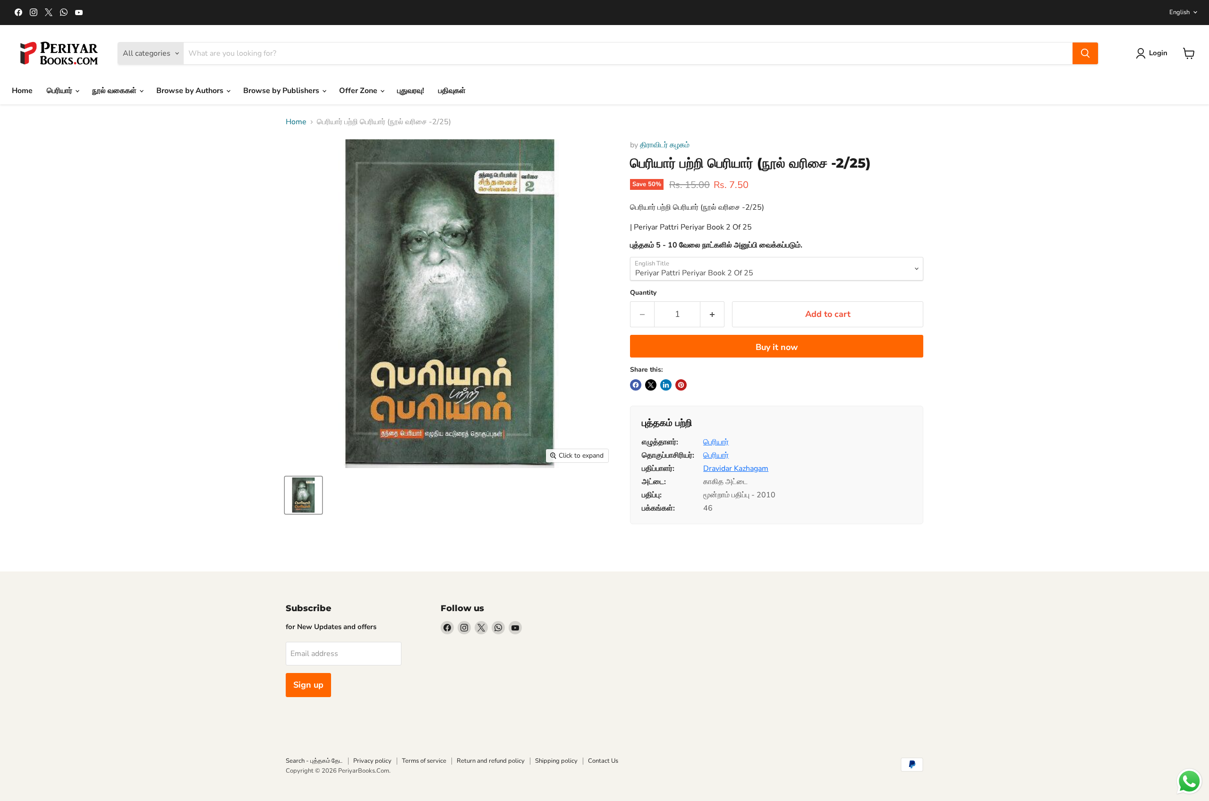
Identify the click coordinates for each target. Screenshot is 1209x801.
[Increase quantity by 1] (712, 314)
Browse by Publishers (282, 90)
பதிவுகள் (452, 90)
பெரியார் (60, 90)
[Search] (1085, 53)
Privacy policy (372, 761)
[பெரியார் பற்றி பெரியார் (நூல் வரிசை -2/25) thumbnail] (303, 495)
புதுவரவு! (410, 90)
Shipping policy (556, 761)
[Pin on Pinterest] (681, 385)
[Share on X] (650, 385)
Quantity (643, 293)
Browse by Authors (190, 90)
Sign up (308, 684)
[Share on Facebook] (635, 385)
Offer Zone (359, 90)
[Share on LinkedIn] (666, 385)
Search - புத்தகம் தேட (314, 761)
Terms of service (424, 761)
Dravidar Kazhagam (735, 468)
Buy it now (777, 347)
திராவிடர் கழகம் (665, 145)
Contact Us (603, 761)
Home (22, 90)
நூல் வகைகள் (115, 90)
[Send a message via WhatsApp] (1189, 781)
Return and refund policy (491, 761)
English (1179, 12)
